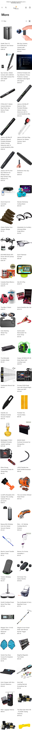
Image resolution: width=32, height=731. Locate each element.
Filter (4, 21)
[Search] (6, 7)
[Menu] (2, 7)
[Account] (26, 7)
